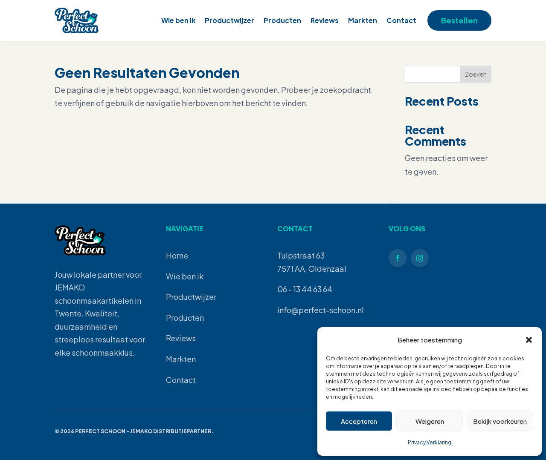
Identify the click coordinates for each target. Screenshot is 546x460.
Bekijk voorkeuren (500, 421)
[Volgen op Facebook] (398, 258)
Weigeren (429, 421)
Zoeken (476, 74)
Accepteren (359, 421)
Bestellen (459, 20)
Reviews (325, 20)
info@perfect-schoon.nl (320, 310)
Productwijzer (229, 20)
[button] (529, 340)
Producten (282, 20)
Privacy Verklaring (429, 442)
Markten (362, 20)
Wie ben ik (178, 20)
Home (177, 255)
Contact (401, 20)
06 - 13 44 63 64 (304, 289)
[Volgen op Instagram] (420, 258)
